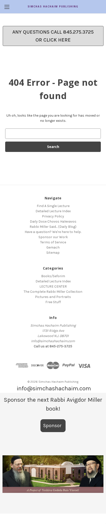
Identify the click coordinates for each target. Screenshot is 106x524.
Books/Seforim (53, 276)
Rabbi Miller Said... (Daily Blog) (53, 227)
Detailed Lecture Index (53, 211)
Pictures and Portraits (53, 297)
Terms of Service (53, 242)
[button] (53, 474)
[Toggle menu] (7, 7)
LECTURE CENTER (53, 286)
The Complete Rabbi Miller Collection (53, 292)
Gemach (53, 247)
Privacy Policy (53, 216)
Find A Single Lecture (53, 206)
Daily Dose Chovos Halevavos (53, 221)
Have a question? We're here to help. (53, 232)
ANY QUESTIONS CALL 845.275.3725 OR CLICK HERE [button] (53, 36)
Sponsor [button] (53, 425)
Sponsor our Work (53, 237)
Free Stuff (53, 302)
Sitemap (53, 253)
